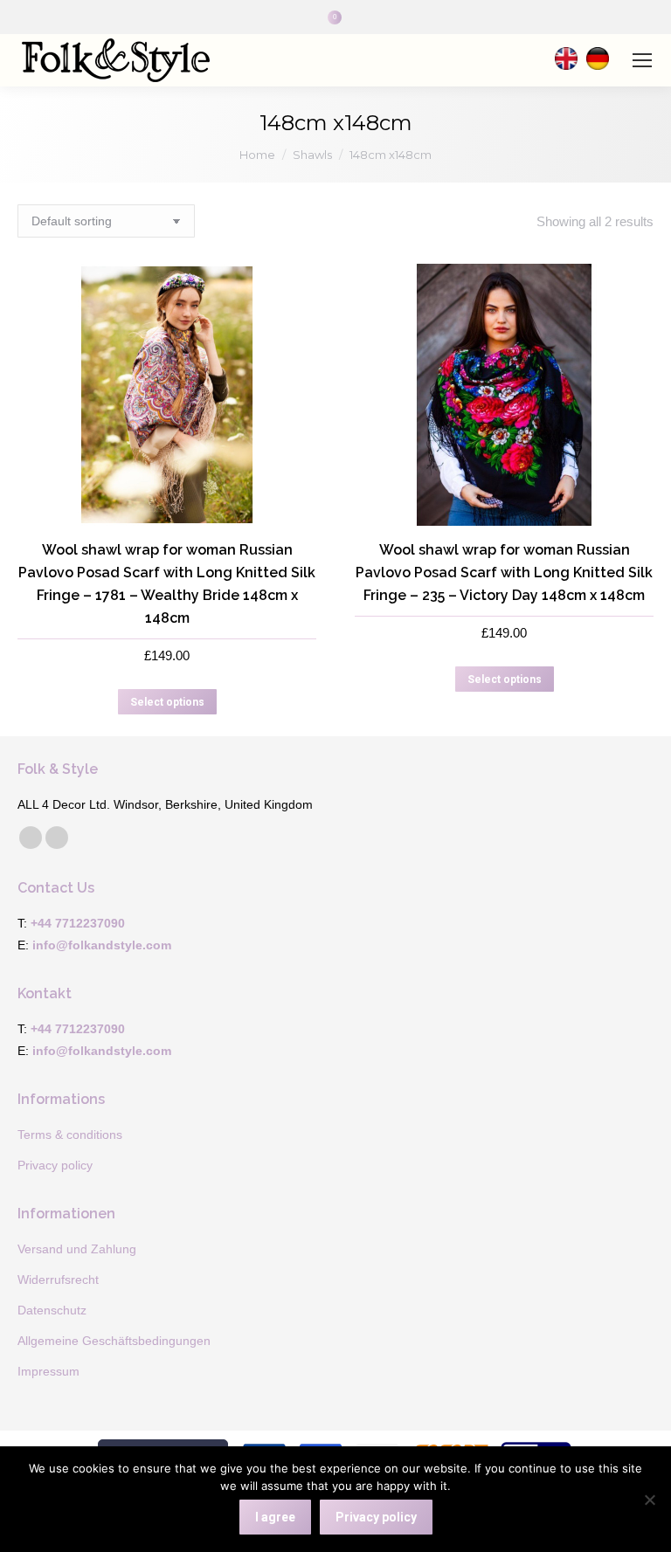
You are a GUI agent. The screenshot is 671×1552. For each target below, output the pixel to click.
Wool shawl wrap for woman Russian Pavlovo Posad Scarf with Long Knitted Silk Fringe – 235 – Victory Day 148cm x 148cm (504, 572)
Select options (167, 702)
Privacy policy (376, 1517)
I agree (275, 1517)
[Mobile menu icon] (642, 60)
